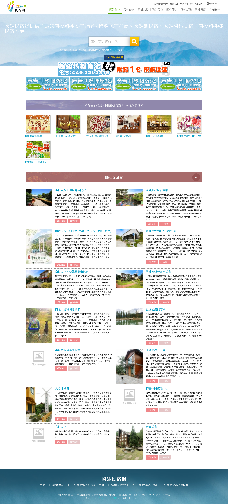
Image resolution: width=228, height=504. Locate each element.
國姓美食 (157, 9)
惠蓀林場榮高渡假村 (67, 350)
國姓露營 (129, 9)
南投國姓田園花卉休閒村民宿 (73, 190)
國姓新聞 (186, 9)
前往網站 (74, 220)
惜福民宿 (60, 426)
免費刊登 (174, 3)
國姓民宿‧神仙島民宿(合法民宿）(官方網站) (83, 231)
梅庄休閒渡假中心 (157, 388)
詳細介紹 (61, 220)
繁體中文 (212, 3)
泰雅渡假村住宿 (94, 50)
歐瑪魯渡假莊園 (155, 309)
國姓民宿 (73, 50)
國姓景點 (200, 9)
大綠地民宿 (62, 388)
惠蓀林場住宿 (107, 50)
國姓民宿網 (16, 7)
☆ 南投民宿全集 (114, 57)
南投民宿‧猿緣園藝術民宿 (72, 271)
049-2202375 (148, 494)
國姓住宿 (114, 9)
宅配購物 (214, 9)
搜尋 (134, 41)
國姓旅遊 (143, 9)
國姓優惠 (171, 9)
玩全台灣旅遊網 (161, 3)
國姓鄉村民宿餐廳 (157, 190)
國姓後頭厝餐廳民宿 (158, 271)
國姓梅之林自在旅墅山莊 (161, 231)
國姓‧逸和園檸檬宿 (67, 309)
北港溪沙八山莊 (155, 350)
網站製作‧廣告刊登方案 (191, 3)
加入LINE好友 (163, 494)
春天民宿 (151, 426)
